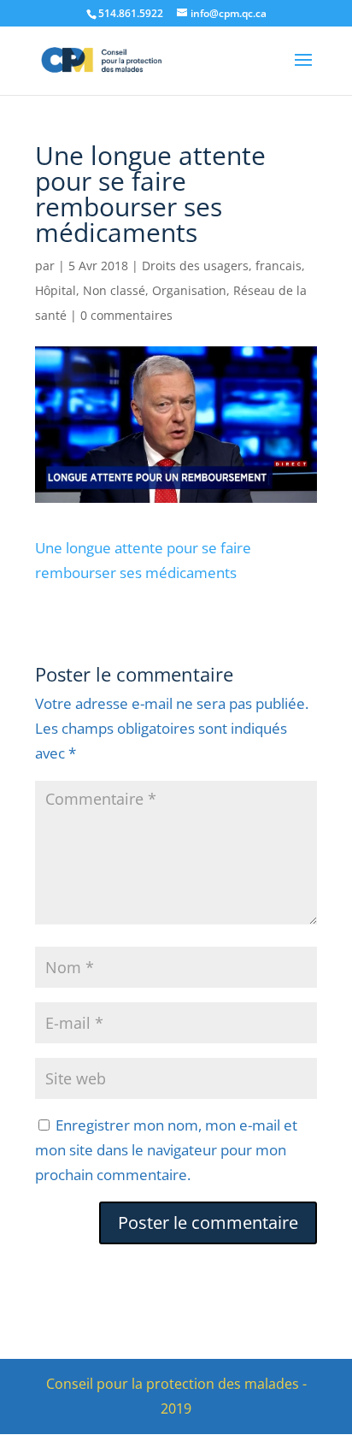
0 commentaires (126, 315)
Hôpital (55, 290)
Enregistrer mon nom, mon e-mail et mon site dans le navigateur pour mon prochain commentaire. (166, 1149)
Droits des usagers (195, 265)
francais (278, 265)
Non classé (114, 290)
